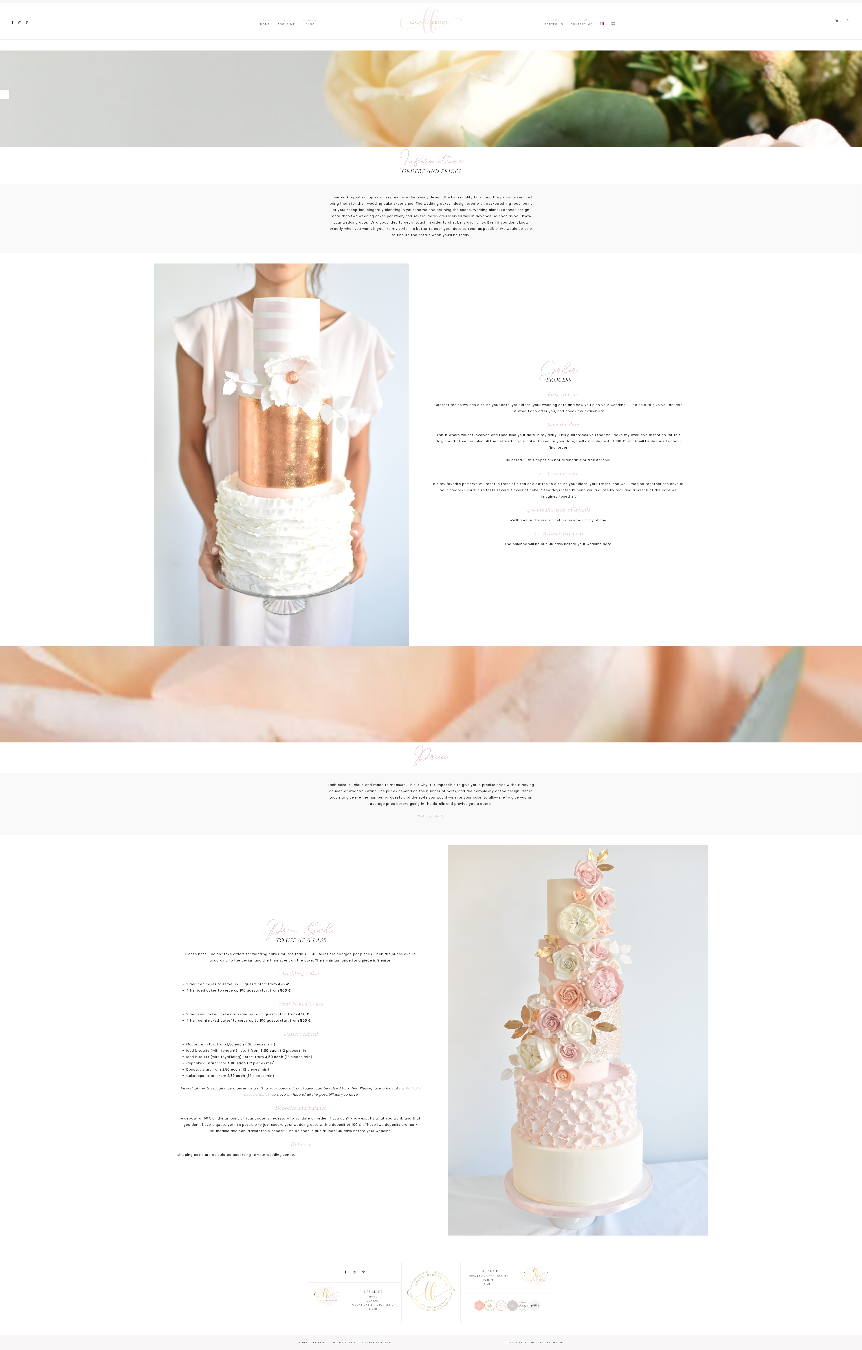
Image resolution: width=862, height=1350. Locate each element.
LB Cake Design (431, 21)
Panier (488, 1280)
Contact (373, 1300)
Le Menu (488, 1284)
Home (373, 1296)
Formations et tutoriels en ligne (362, 1342)
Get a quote (429, 816)
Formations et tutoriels (489, 1276)
